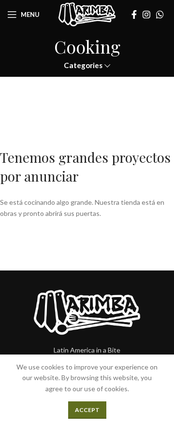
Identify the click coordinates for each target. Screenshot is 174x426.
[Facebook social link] (134, 14)
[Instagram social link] (146, 14)
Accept (87, 409)
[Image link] (87, 311)
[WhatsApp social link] (160, 14)
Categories (83, 65)
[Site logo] (86, 14)
